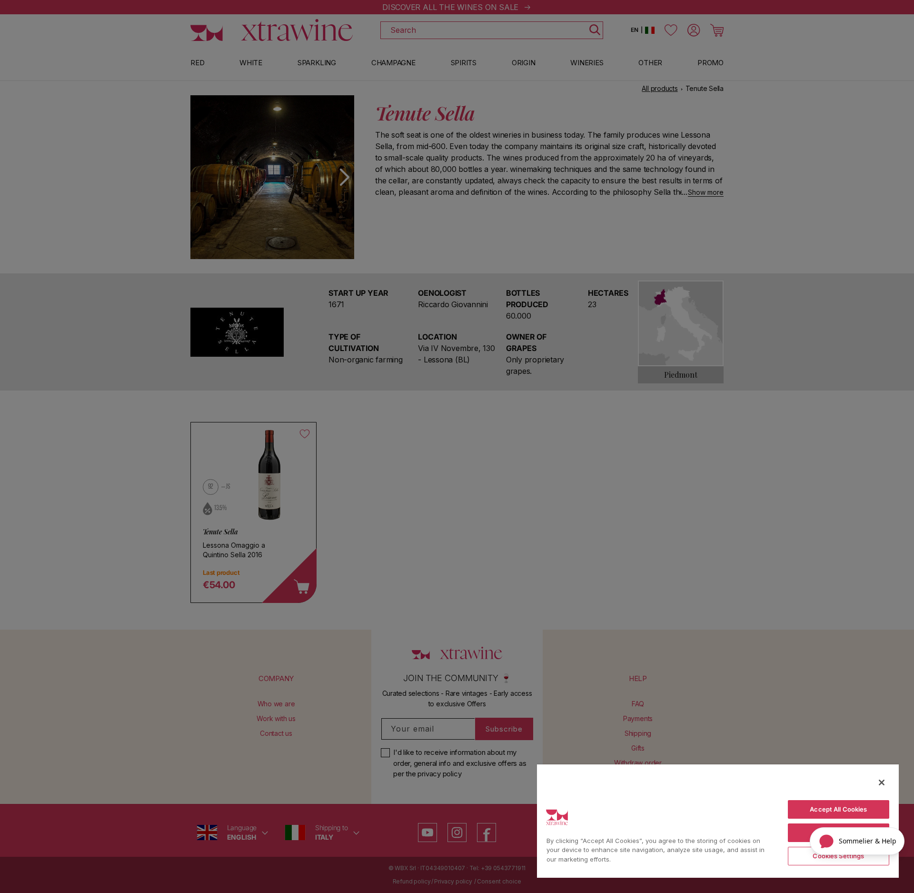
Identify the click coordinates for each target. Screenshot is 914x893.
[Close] (881, 782)
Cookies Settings (838, 856)
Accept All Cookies (838, 809)
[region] (718, 820)
